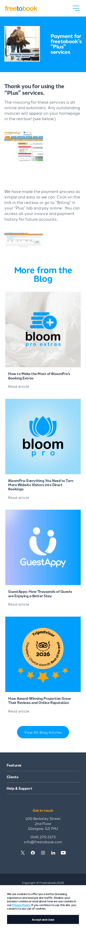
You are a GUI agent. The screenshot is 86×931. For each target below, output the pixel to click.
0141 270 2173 (43, 836)
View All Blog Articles (43, 732)
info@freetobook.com (43, 841)
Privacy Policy (21, 905)
